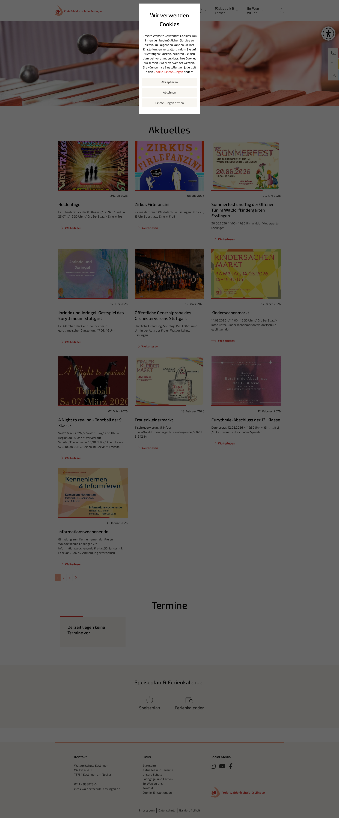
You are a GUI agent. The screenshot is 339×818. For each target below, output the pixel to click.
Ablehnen (169, 92)
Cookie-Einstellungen (168, 71)
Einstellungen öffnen (169, 102)
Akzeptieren (169, 82)
